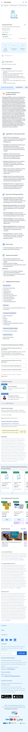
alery (15, 558)
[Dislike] (24, 431)
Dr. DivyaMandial (12, 386)
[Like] (21, 431)
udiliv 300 (8, 553)
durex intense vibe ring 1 (15, 586)
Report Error (4, 376)
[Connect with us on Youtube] (11, 640)
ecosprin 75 (7, 555)
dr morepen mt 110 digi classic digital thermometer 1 (12, 565)
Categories (6, 5)
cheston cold (18, 553)
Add (7, 519)
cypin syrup (11, 558)
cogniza (13, 553)
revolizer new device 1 (10, 587)
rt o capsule (21, 555)
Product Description (7, 87)
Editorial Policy (10, 403)
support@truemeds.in (6, 423)
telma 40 (3, 553)
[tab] (14, 625)
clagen (6, 558)
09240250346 (15, 423)
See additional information (10, 708)
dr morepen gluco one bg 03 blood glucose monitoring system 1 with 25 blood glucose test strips (14, 571)
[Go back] (2, 2)
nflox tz (21, 556)
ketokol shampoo (8, 556)
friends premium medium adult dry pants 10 (10, 595)
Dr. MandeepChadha (13, 396)
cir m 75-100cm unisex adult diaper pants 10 (12, 617)
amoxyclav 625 (13, 555)
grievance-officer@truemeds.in (12, 676)
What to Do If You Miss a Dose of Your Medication (11, 543)
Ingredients (19, 87)
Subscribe (22, 653)
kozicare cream (5, 559)
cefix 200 (11, 559)
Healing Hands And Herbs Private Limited (11, 26)
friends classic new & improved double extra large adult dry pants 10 (13, 619)
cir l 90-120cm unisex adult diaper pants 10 (12, 611)
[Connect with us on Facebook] (6, 640)
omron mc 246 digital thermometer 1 (16, 577)
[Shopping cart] (26, 2)
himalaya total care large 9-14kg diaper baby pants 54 (13, 593)
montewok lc (16, 556)
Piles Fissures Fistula (23, 5)
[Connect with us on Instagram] (2, 640)
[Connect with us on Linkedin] (15, 640)
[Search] (23, 2)
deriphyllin (16, 559)
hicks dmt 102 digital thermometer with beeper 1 (12, 581)
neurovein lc (20, 558)
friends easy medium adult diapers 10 (9, 606)
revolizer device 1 (10, 575)
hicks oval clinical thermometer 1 (11, 572)
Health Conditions (13, 5)
